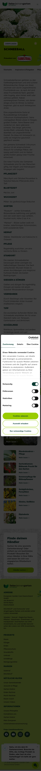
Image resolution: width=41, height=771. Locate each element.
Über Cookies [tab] (32, 344)
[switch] (35, 391)
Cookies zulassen (20, 416)
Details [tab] (20, 344)
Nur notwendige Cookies (20, 431)
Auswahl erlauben (20, 423)
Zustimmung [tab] (8, 344)
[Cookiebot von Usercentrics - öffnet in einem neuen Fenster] (28, 337)
